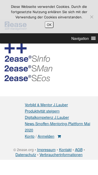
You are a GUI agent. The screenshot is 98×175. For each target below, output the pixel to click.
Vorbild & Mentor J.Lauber (46, 104)
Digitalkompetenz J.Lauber (47, 117)
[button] (80, 38)
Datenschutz (25, 154)
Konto (29, 136)
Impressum (46, 149)
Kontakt (65, 149)
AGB (79, 149)
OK (49, 25)
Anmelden (46, 136)
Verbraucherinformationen (61, 154)
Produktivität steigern (42, 111)
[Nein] (91, 16)
